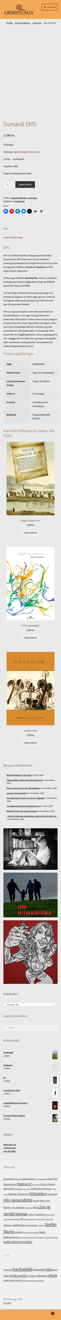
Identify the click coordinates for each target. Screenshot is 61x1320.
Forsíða (9, 23)
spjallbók (41, 1226)
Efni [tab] (5, 228)
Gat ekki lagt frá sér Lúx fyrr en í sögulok (25, 798)
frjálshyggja (36, 1185)
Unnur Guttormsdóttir (31, 1232)
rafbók (52, 1275)
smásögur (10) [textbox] (30, 1004)
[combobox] (30, 1004)
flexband (7, 1269)
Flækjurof (24, 1184)
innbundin (39, 1269)
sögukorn (19, 1232)
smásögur (37, 23)
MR (21, 1219)
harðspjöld (20, 201)
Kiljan (35, 1207)
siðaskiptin (49, 1219)
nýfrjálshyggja (40, 1219)
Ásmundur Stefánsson (27, 1238)
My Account (10, 1315)
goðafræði (18, 1189)
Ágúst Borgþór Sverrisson (27, 151)
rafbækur (41, 1275)
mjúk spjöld (17, 1275)
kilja (49, 1269)
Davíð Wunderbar (41, 1179)
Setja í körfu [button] (30, 532)
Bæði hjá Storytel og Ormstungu (22, 811)
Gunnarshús (26, 1189)
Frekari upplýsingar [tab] (13, 237)
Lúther (31, 1214)
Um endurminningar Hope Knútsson (23, 806)
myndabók (31, 1276)
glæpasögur (8, 1188)
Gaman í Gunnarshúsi (17, 793)
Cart (47, 1312)
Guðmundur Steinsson (41, 1188)
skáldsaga (7, 1225)
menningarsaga (15, 1219)
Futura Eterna (47, 1184)
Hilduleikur (38, 1193)
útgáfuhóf (54, 1238)
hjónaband (52, 1194)
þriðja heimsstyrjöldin (17, 1242)
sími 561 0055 (9, 1151)
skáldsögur (19, 1225)
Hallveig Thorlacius (18, 1194)
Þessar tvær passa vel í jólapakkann (23, 788)
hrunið (36, 1200)
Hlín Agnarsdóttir (17, 1200)
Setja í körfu (25, 184)
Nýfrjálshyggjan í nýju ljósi (19, 775)
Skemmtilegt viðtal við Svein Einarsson (25, 780)
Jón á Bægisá (18, 1207)
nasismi (26, 1219)
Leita (30, 1315)
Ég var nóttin (39, 1238)
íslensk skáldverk (22, 23)
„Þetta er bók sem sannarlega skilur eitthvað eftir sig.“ (32, 816)
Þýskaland (47, 1238)
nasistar (32, 1219)
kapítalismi (28, 1208)
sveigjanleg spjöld (12, 1280)
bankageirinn (9, 1178)
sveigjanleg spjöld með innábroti (33, 1281)
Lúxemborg (40, 1214)
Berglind (18, 1179)
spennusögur (31, 1225)
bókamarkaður (28, 1178)
